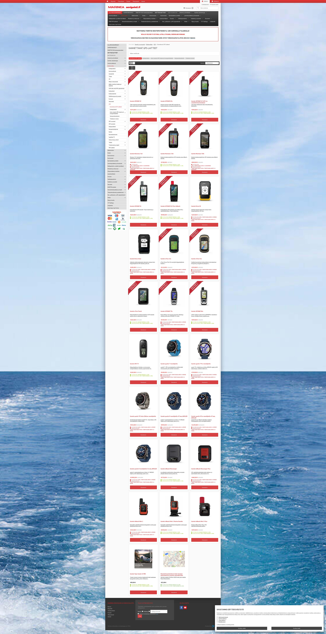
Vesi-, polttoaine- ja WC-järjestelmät (171, 21)
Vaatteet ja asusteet (196, 18)
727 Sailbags (204, 21)
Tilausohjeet (121, 1)
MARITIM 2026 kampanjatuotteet (144, 12)
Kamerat (111, 99)
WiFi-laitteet (112, 147)
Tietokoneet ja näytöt (114, 145)
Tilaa (140, 616)
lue (157, 614)
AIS (109, 79)
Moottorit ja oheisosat (133, 18)
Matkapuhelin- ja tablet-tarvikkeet (117, 18)
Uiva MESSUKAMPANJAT (115, 12)
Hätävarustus (135, 15)
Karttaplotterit (146, 58)
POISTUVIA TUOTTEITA (115, 24)
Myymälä (113, 1)
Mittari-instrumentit (113, 81)
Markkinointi (222, 622)
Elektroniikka (124, 15)
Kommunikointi (112, 71)
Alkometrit (111, 101)
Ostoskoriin (143, 120)
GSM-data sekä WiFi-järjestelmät (116, 88)
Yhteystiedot (136, 1)
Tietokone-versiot (190, 58)
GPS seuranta (112, 124)
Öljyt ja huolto (195, 21)
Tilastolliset (222, 620)
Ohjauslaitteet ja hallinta (149, 18)
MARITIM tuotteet (113, 21)
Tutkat (110, 76)
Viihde (185, 21)
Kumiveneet (163, 15)
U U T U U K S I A (172, 12)
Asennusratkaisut (113, 15)
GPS (110, 104)
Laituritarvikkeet (164, 18)
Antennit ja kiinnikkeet (184, 12)
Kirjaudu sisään (214, 4)
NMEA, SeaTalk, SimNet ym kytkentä (115, 85)
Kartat (143, 15)
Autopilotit (111, 74)
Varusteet (207, 18)
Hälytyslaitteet (112, 126)
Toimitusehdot (111, 610)
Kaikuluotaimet (112, 93)
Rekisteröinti (206, 4)
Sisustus (172, 18)
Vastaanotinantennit (179, 58)
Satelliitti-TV (112, 137)
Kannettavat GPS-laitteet (135, 58)
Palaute (128, 1)
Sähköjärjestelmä (182, 18)
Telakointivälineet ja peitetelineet (149, 21)
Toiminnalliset (223, 619)
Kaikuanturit (111, 91)
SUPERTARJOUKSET (128, 12)
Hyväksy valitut (242, 628)
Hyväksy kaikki (296, 628)
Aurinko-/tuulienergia (199, 12)
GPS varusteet (112, 121)
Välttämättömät (223, 617)
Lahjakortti (212, 21)
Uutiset (143, 1)
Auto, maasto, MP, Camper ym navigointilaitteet (162, 58)
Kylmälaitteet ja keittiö (174, 15)
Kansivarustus (153, 15)
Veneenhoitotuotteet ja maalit (129, 21)
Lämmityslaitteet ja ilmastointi (191, 15)
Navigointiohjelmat (113, 129)
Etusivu (109, 606)
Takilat (110, 142)
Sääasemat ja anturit (114, 140)
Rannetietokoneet (113, 134)
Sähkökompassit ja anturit (115, 96)
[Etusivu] (107, 1)
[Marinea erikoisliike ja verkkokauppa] (132, 7)
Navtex (110, 132)
